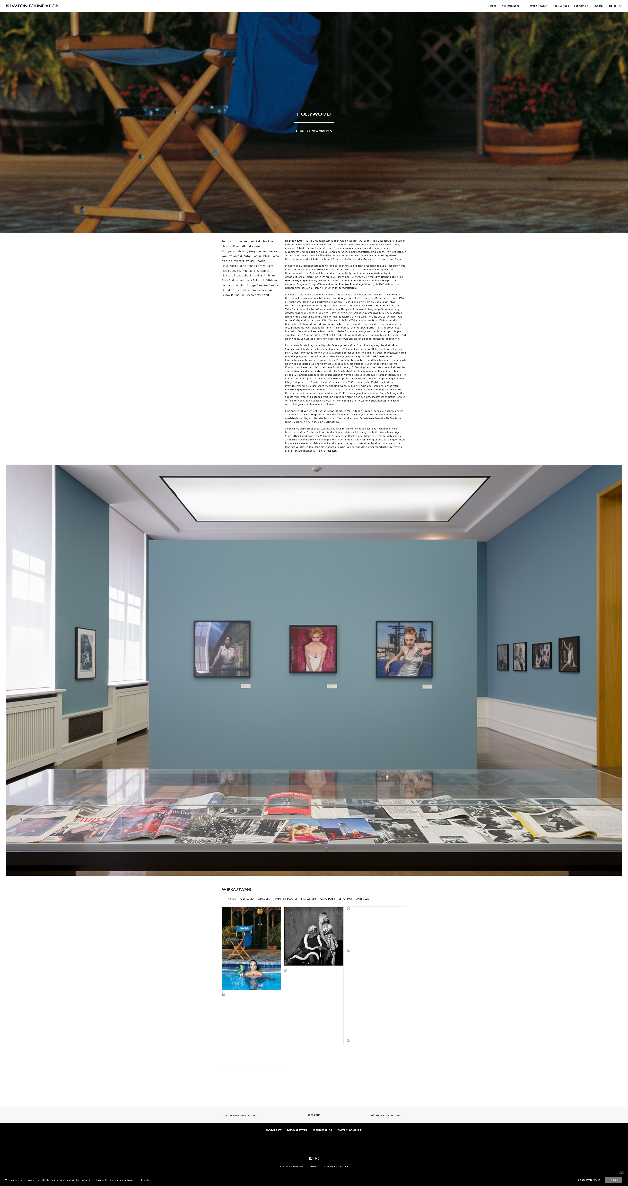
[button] (611, 6)
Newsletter (297, 1130)
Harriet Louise (285, 898)
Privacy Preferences (588, 1180)
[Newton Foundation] (32, 5)
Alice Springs (561, 6)
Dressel (263, 898)
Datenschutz (349, 1130)
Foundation (581, 6)
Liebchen (308, 898)
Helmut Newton (538, 6)
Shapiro (345, 898)
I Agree (614, 1180)
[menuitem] (492, 6)
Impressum (322, 1130)
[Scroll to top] (621, 1173)
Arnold (247, 898)
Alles (232, 898)
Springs (362, 898)
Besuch (492, 6)
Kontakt (274, 1130)
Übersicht (314, 1115)
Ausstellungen (511, 6)
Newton (327, 898)
